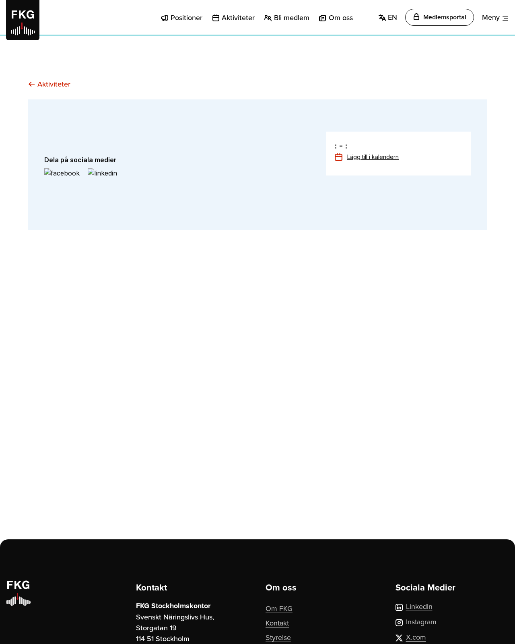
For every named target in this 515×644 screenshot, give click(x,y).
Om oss (341, 17)
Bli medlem (291, 17)
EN (391, 17)
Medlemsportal (444, 17)
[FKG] (22, 20)
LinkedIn (419, 606)
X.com (416, 637)
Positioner (186, 17)
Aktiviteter (238, 17)
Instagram (421, 622)
